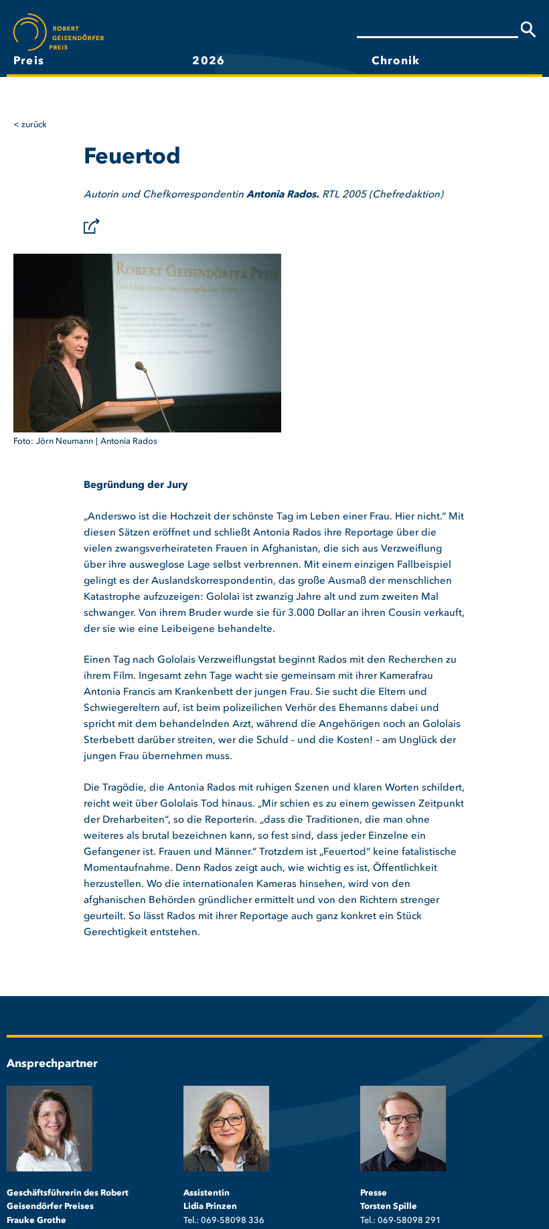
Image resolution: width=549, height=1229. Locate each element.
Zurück (34, 124)
